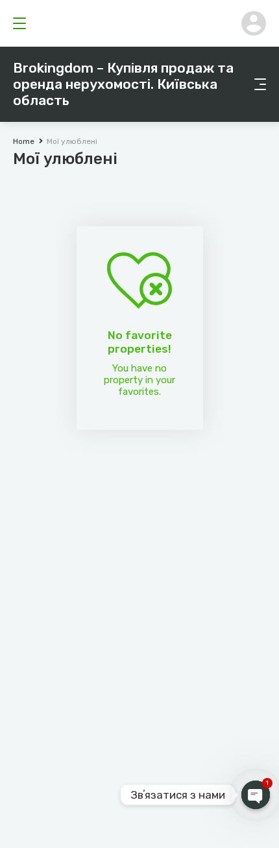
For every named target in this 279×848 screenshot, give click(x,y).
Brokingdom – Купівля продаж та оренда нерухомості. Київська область (123, 84)
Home (23, 141)
